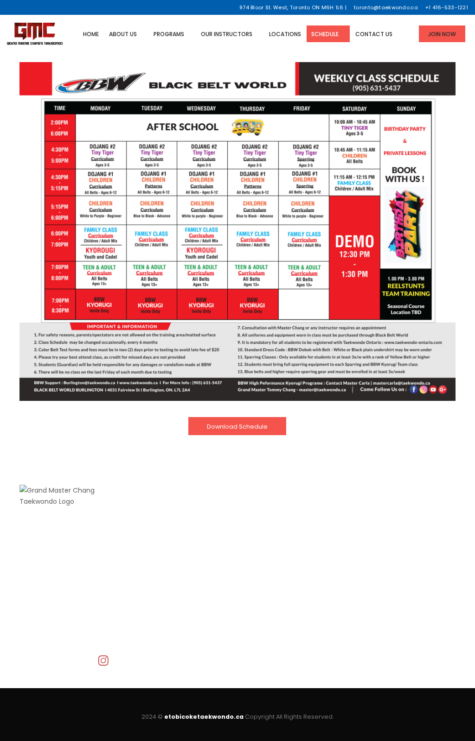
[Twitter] (22, 7)
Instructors (149, 541)
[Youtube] (33, 7)
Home (91, 34)
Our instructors (226, 34)
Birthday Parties (269, 563)
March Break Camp (275, 552)
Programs (169, 34)
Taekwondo (263, 519)
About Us (123, 34)
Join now (146, 563)
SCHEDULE (325, 34)
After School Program (279, 530)
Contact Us (373, 34)
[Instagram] (45, 7)
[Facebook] (10, 7)
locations (147, 552)
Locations (285, 34)
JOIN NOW (442, 34)
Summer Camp (269, 541)
